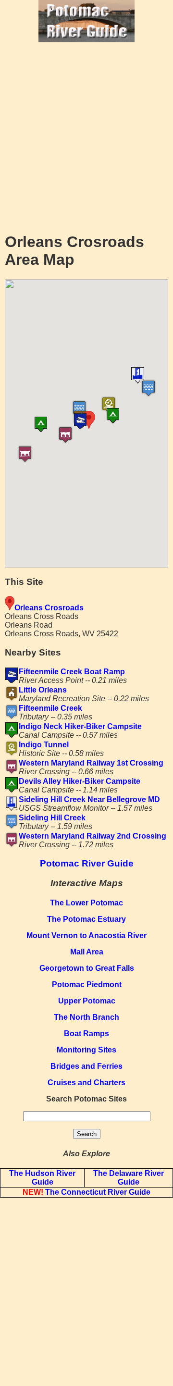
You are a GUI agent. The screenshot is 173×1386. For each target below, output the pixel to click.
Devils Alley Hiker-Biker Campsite (79, 781)
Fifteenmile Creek (50, 708)
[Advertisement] (86, 136)
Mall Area (86, 952)
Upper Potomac (86, 1001)
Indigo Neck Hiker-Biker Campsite (80, 726)
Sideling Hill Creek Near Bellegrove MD (89, 799)
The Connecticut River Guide (86, 1192)
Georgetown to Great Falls (86, 968)
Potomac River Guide (87, 863)
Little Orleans (43, 690)
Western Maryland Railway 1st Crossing (91, 763)
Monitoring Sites (86, 1050)
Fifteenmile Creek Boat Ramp (72, 672)
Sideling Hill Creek (52, 818)
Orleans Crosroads (49, 608)
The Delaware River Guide (128, 1177)
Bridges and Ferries (86, 1066)
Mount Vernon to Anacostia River (86, 935)
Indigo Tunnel (44, 745)
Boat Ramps (86, 1033)
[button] (106, 421)
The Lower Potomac (86, 903)
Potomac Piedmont (87, 984)
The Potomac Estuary (86, 919)
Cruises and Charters (86, 1082)
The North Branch (86, 1017)
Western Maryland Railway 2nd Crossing (92, 836)
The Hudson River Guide (42, 1177)
